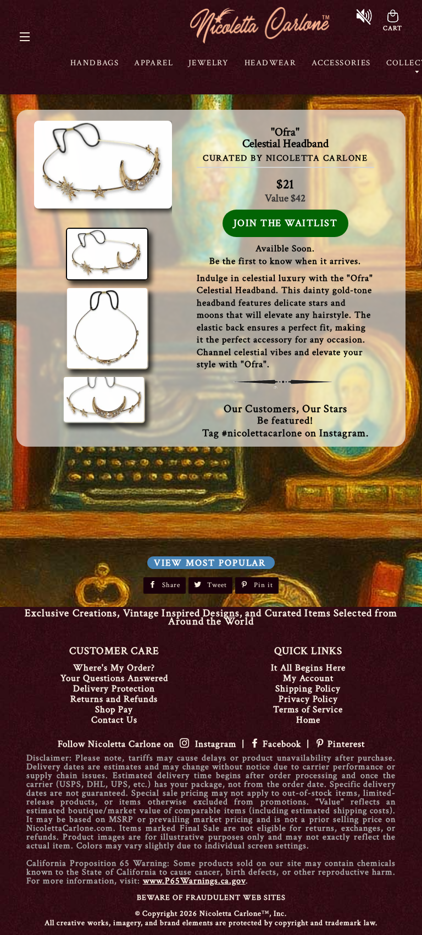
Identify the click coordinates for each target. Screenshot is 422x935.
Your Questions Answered (114, 678)
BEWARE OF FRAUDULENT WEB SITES (211, 898)
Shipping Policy (308, 689)
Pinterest (345, 744)
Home (308, 720)
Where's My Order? (114, 668)
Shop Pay (114, 709)
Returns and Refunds (114, 699)
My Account (308, 678)
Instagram (213, 744)
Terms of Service (308, 709)
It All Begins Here (308, 668)
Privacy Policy (308, 699)
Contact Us (114, 720)
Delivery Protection (114, 689)
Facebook (282, 744)
